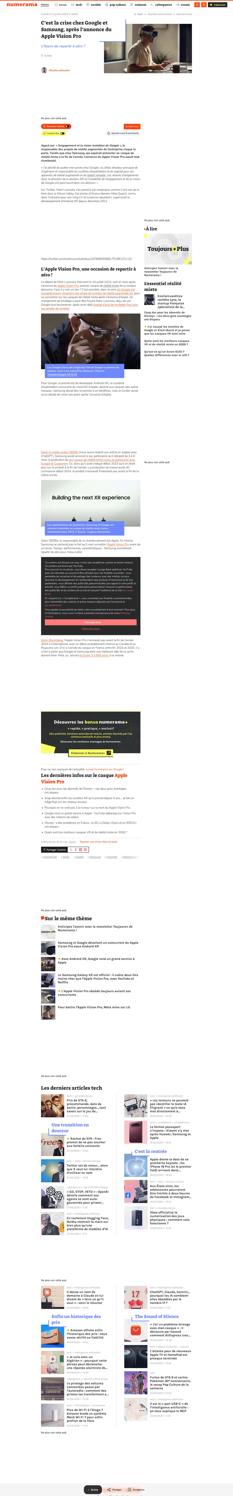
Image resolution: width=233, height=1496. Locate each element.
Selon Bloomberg (52, 640)
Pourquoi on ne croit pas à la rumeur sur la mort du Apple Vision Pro (87, 808)
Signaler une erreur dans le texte (98, 841)
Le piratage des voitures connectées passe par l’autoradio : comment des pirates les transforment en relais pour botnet (87, 1389)
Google (79, 856)
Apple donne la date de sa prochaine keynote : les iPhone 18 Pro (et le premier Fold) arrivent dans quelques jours (170, 1164)
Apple (66, 856)
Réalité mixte (184, 14)
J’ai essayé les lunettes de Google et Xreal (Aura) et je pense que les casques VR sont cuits (167, 330)
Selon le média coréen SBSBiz (59, 452)
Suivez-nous (132, 126)
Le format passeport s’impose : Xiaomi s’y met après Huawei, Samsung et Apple (170, 1132)
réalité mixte (111, 286)
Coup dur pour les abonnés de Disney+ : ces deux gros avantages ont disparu (167, 316)
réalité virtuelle (96, 175)
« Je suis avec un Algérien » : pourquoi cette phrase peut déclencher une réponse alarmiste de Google (87, 1362)
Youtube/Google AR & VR (62, 374)
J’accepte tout (92, 622)
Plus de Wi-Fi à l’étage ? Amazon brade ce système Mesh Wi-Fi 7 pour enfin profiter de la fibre (86, 1415)
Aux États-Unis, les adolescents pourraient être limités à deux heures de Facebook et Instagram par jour (170, 1191)
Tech (140, 14)
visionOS (112, 856)
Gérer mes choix (91, 628)
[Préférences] (204, 4)
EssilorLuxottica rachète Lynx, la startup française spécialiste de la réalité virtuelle (171, 301)
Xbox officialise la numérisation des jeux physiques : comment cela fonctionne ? (170, 1218)
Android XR (50, 856)
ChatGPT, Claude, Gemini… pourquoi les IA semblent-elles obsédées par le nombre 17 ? (170, 1297)
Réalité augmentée (134, 856)
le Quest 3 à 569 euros (94, 655)
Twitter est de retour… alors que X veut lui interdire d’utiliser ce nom (87, 1169)
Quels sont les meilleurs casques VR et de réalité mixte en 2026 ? (86, 832)
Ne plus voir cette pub (53, 118)
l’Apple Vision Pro (118, 544)
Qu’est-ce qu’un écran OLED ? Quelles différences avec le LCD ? (166, 353)
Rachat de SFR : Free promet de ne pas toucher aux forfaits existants (86, 1142)
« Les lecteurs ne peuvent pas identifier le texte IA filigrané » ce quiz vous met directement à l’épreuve (169, 1106)
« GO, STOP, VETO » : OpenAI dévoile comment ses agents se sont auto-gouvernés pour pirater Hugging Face (88, 1197)
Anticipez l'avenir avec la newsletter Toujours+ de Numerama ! (95, 928)
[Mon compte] (197, 4)
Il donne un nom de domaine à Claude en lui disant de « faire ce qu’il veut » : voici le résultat (85, 1297)
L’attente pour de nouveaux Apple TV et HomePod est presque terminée (170, 1354)
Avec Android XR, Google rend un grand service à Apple (96, 960)
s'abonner (219, 4)
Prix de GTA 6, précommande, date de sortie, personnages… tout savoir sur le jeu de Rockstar (86, 1106)
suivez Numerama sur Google (104, 769)
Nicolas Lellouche (59, 70)
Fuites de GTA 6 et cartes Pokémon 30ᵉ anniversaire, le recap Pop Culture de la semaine (170, 1383)
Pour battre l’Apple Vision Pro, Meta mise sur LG (94, 1007)
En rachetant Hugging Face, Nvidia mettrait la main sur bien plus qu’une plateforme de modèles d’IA (88, 1223)
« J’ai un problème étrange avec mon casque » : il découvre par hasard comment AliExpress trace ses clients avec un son (170, 1330)
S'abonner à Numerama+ (88, 753)
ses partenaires (53, 605)
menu (45, 4)
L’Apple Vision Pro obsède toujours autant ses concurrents (94, 993)
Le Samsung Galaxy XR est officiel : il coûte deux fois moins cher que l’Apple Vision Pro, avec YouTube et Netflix (98, 978)
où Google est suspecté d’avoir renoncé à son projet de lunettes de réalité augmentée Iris (88, 291)
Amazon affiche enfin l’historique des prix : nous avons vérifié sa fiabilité (87, 1333)
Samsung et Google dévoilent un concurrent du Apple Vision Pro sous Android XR (98, 944)
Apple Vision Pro (68, 286)
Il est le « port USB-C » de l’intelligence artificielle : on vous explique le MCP (169, 1407)
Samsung (95, 856)
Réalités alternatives (160, 14)
